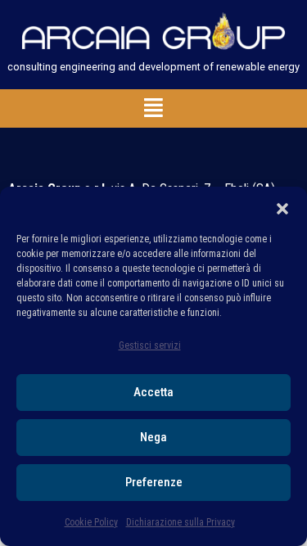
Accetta (153, 392)
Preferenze (154, 482)
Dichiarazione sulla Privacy (180, 522)
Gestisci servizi (150, 345)
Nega (153, 437)
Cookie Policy (91, 522)
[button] (282, 207)
